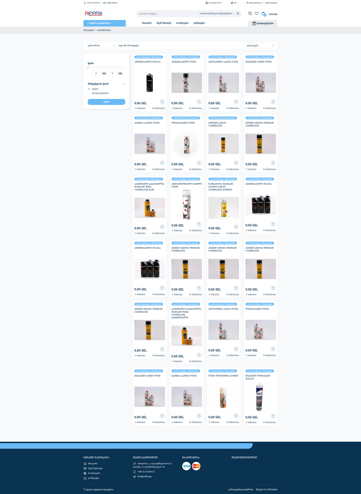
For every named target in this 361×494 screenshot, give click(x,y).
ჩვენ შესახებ (164, 23)
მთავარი (147, 23)
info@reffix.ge (144, 476)
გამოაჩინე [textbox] (94, 45)
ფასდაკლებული (100, 93)
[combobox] (217, 13)
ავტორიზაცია (271, 3)
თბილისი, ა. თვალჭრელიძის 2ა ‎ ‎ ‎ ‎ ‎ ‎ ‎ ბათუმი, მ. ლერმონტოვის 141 (154, 465)
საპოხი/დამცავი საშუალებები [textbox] (216, 13)
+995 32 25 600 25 (146, 471)
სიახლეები (182, 23)
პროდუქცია (104, 30)
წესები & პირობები (267, 489)
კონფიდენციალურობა (241, 489)
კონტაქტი (199, 23)
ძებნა (106, 102)
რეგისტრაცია (255, 3)
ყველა (95, 89)
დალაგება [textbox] (252, 45)
